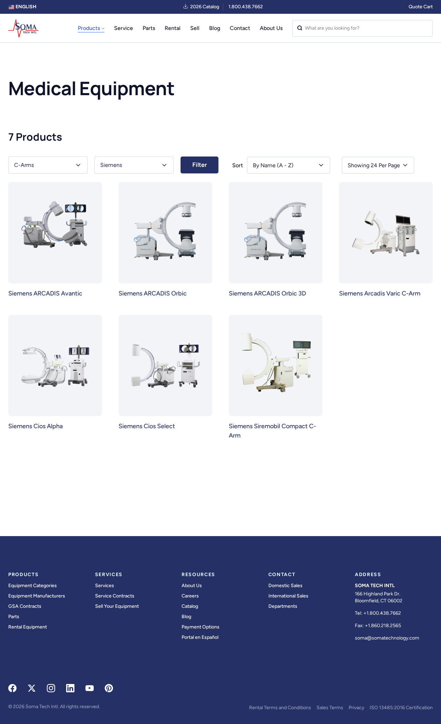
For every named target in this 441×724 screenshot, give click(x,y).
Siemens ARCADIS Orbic (153, 293)
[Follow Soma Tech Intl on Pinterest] (109, 688)
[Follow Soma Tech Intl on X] (32, 688)
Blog (214, 28)
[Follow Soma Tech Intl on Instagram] (51, 688)
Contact (240, 28)
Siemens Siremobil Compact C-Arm (272, 430)
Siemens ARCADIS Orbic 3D (267, 293)
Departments (282, 606)
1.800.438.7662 (245, 7)
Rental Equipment (27, 627)
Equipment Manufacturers (36, 596)
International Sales (288, 596)
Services (104, 586)
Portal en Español (200, 637)
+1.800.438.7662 (382, 613)
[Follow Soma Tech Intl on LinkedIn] (70, 688)
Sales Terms (330, 708)
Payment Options (200, 627)
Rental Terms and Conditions (280, 708)
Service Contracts (114, 596)
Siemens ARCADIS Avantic (45, 293)
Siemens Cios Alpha (35, 426)
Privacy (356, 708)
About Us (271, 28)
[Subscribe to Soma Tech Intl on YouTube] (89, 688)
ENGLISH (25, 7)
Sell (194, 28)
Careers (190, 596)
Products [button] (89, 28)
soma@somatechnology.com (387, 638)
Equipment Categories (32, 586)
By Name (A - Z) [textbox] (273, 165)
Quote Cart (421, 7)
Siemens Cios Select (147, 426)
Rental (173, 28)
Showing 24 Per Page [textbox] (374, 165)
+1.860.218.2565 (383, 626)
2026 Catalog (204, 7)
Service (123, 28)
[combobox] (378, 165)
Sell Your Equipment (117, 606)
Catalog (190, 606)
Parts (149, 28)
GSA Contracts (24, 606)
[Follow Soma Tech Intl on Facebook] (12, 688)
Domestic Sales (285, 586)
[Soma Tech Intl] (23, 28)
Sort (237, 165)
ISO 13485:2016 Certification (401, 708)
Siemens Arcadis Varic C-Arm (379, 293)
